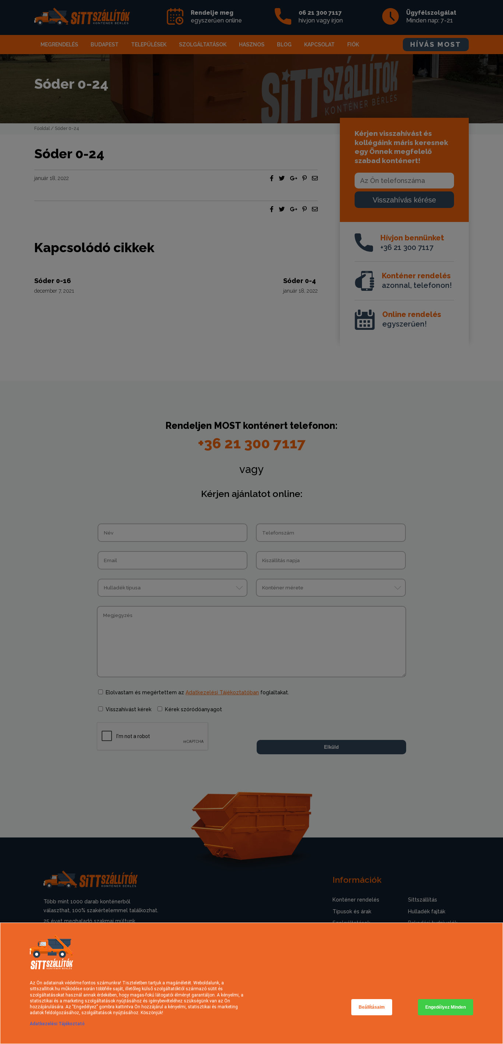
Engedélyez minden (445, 1007)
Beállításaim (372, 1007)
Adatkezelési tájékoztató (57, 1023)
